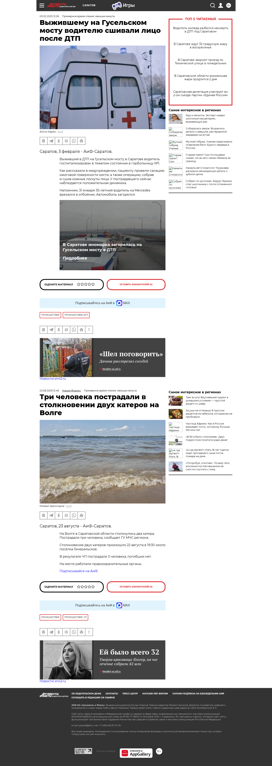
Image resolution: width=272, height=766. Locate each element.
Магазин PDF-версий (155, 693)
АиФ (60, 131)
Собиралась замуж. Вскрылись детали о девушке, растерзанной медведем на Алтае (206, 131)
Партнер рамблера (105, 751)
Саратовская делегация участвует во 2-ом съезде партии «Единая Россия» (200, 93)
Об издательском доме (86, 693)
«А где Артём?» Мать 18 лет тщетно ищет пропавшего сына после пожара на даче (207, 453)
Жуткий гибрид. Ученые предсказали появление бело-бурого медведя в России (209, 144)
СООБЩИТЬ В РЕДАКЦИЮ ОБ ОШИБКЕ (93, 697)
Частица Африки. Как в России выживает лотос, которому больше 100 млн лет (208, 426)
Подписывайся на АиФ (79, 571)
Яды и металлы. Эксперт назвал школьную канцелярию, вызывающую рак (205, 118)
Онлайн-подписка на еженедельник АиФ (198, 693)
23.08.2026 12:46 (49, 390)
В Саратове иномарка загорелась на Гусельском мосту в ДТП (102, 247)
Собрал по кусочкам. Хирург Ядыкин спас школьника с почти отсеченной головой (209, 184)
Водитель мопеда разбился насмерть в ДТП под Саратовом (200, 29)
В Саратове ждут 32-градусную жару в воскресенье (200, 45)
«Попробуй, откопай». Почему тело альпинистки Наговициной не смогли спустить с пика (208, 466)
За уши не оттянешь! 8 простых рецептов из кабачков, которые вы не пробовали (209, 413)
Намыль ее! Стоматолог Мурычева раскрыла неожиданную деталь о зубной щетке (207, 171)
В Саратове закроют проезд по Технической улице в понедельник (200, 61)
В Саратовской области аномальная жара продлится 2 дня (200, 77)
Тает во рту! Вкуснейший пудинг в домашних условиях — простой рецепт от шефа (207, 400)
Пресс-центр (130, 693)
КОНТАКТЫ (112, 693)
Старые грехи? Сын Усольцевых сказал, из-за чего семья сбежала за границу (208, 158)
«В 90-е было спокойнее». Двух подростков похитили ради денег (207, 438)
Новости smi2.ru (53, 379)
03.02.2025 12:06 (49, 16)
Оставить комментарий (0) (136, 284)
